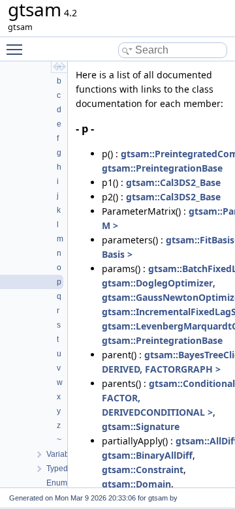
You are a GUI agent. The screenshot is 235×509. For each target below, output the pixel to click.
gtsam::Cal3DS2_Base (173, 182)
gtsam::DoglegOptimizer (157, 283)
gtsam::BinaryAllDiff (147, 455)
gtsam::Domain (136, 484)
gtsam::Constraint (142, 469)
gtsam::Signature (141, 426)
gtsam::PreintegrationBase (162, 168)
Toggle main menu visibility (17, 49)
